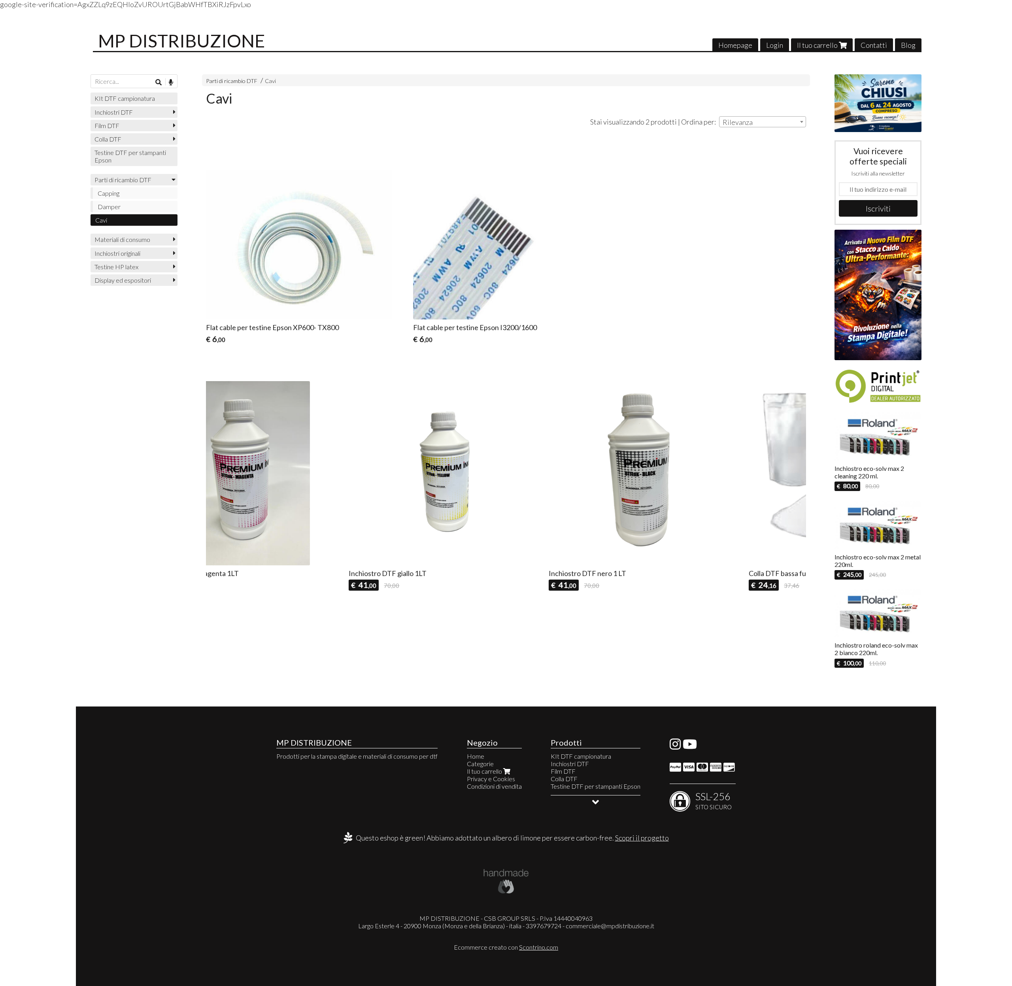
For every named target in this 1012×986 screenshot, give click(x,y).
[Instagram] (675, 746)
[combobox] (762, 121)
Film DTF (106, 125)
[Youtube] (690, 746)
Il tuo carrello (818, 45)
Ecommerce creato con (506, 947)
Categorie (480, 763)
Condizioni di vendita (494, 786)
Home (475, 756)
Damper (109, 206)
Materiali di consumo (122, 239)
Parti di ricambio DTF (231, 80)
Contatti (874, 45)
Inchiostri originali (117, 253)
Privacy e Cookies (491, 778)
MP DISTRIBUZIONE (181, 40)
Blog (908, 45)
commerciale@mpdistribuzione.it (610, 925)
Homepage (735, 45)
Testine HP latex (116, 266)
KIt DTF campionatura (124, 98)
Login (774, 45)
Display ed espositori (122, 280)
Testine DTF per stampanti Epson (130, 156)
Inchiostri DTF (113, 112)
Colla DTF (107, 139)
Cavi (270, 80)
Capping (108, 193)
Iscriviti (878, 208)
